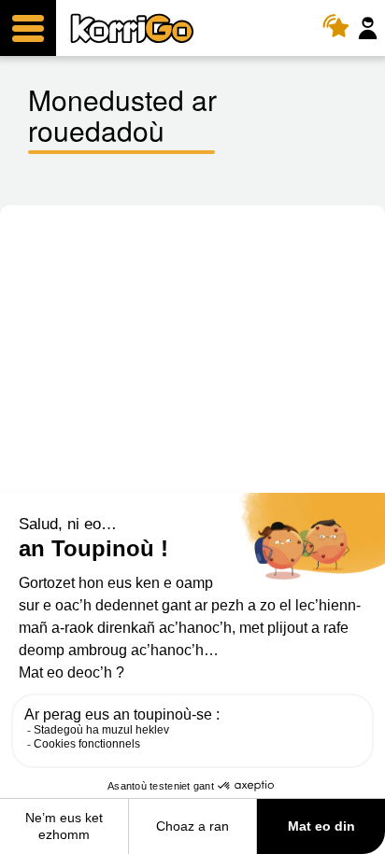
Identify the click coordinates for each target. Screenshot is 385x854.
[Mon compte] (370, 28)
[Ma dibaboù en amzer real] (341, 28)
